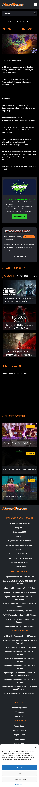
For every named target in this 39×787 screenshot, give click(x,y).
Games (13, 22)
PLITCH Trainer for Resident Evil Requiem (19, 647)
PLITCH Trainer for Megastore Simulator (19, 693)
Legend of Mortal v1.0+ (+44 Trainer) (19, 576)
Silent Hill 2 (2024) (20, 567)
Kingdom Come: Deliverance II (19, 541)
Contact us (19, 712)
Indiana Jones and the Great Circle (19, 558)
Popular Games (19, 726)
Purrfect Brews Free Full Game (15, 374)
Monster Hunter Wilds (19, 562)
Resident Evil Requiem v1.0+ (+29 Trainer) (19, 636)
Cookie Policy (18, 784)
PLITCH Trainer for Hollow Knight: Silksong (19, 615)
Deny (19, 773)
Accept (19, 767)
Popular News (19, 743)
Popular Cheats (19, 739)
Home (4, 22)
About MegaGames (19, 707)
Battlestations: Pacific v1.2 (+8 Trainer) (19, 626)
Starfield (19, 536)
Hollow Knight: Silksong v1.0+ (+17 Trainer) (19, 588)
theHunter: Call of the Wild (19, 554)
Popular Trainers (19, 730)
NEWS (9, 276)
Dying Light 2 (19, 528)
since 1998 (28, 237)
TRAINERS (24, 276)
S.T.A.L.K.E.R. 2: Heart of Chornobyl (19, 545)
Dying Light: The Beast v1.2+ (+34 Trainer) (19, 592)
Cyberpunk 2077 (19, 532)
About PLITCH (19, 216)
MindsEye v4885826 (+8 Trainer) (19, 610)
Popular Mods (19, 735)
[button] (36, 747)
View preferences (19, 779)
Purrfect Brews (26, 22)
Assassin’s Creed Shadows (20, 523)
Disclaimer (19, 716)
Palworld (19, 549)
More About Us (19, 256)
